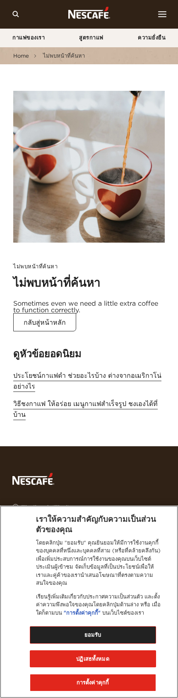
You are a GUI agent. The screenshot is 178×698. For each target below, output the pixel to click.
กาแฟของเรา (28, 37)
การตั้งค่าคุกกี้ (93, 682)
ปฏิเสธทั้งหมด (92, 658)
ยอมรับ (92, 634)
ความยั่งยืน (152, 37)
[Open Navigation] (162, 14)
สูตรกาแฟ (91, 37)
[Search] (15, 14)
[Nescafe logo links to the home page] (33, 478)
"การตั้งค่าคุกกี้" (82, 612)
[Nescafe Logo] (89, 14)
